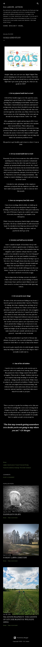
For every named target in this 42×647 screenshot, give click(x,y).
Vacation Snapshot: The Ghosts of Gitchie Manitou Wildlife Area (20, 619)
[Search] (38, 3)
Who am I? (13, 26)
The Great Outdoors (25, 467)
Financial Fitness (24, 465)
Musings (16, 467)
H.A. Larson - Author (13, 7)
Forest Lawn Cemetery (15, 557)
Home (5, 26)
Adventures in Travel (13, 465)
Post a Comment (8, 477)
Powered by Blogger (22, 637)
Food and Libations (8, 467)
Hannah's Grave (12, 514)
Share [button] (4, 462)
